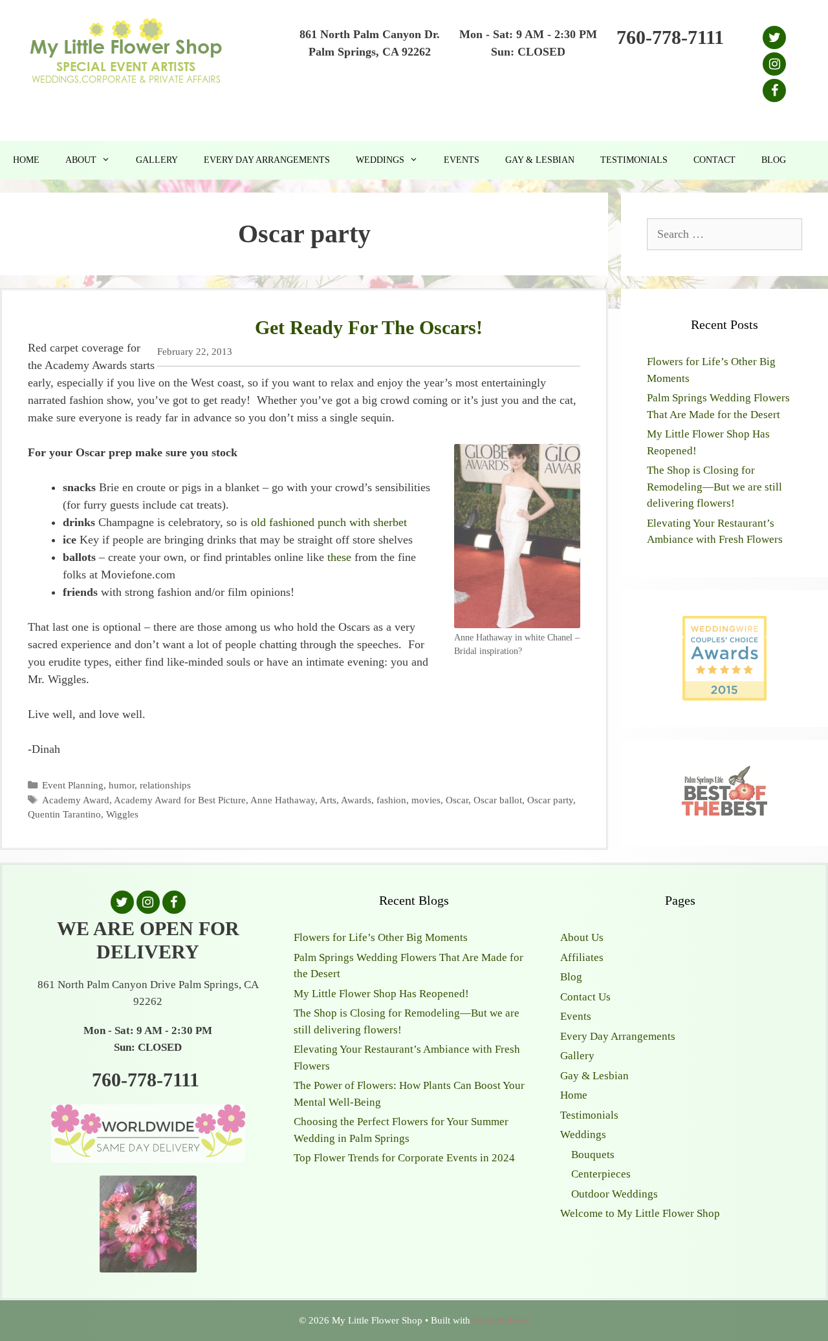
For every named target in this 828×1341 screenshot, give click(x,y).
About (80, 160)
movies (426, 799)
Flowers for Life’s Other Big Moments (381, 937)
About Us (582, 937)
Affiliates (582, 957)
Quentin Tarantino (64, 813)
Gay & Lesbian (539, 160)
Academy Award (75, 799)
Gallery (157, 160)
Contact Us (585, 997)
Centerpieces (601, 1174)
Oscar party (550, 799)
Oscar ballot (498, 799)
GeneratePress (501, 1320)
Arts (328, 799)
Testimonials (634, 160)
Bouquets (593, 1154)
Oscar (457, 799)
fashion (391, 799)
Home (26, 160)
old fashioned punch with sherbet (329, 522)
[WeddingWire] (724, 626)
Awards (356, 799)
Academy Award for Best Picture (180, 799)
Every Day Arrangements (267, 160)
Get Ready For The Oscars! (369, 327)
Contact (714, 160)
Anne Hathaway (282, 799)
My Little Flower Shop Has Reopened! (381, 993)
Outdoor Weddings (614, 1194)
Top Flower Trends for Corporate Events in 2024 (404, 1158)
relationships (165, 784)
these (339, 557)
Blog (773, 160)
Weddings (380, 160)
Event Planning (73, 784)
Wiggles (122, 813)
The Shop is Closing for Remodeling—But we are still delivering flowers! (714, 486)
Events (461, 160)
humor (122, 784)
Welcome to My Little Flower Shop (640, 1213)
